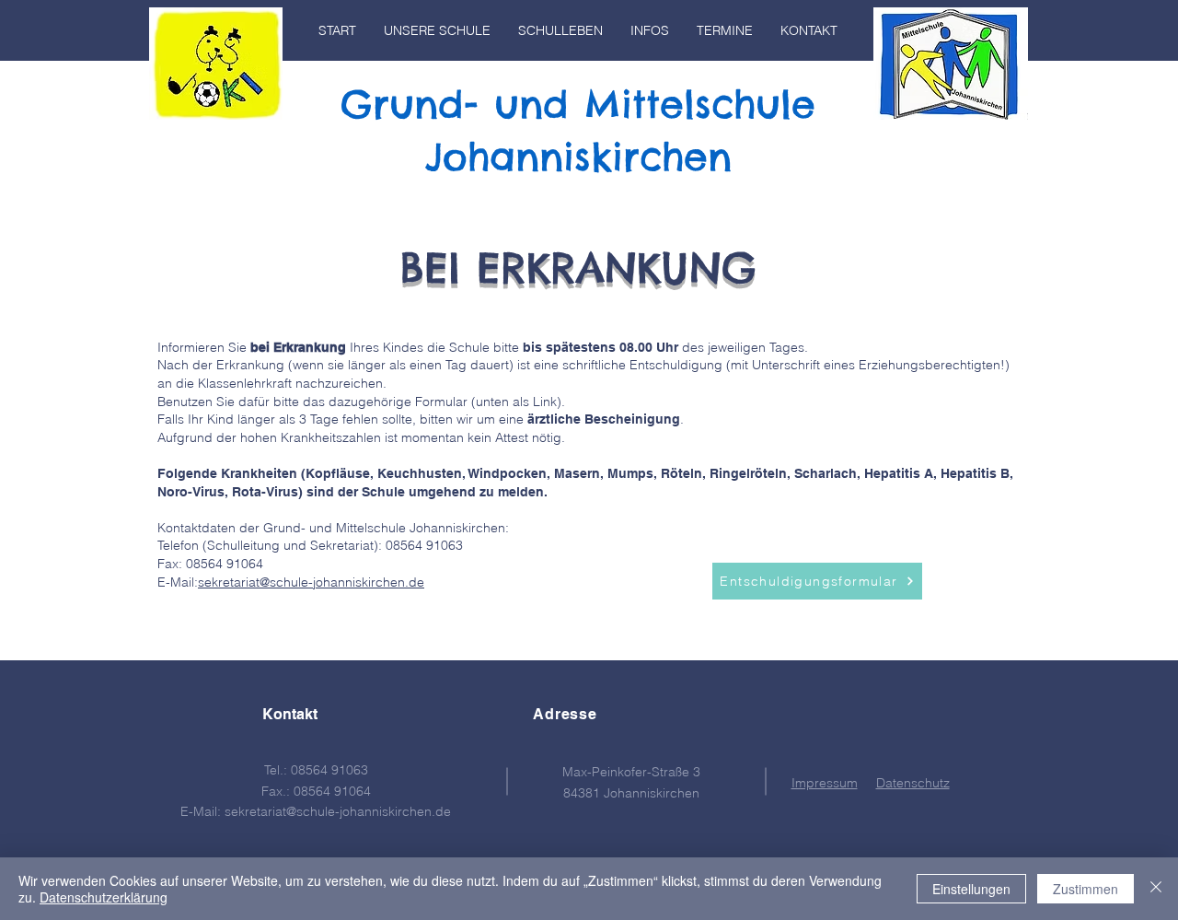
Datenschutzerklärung (103, 897)
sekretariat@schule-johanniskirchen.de (311, 582)
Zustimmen (1085, 888)
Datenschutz (913, 782)
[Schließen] (1156, 888)
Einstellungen (971, 888)
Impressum (824, 782)
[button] (437, 30)
